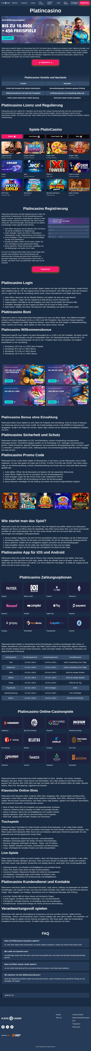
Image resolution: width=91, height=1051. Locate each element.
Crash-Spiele (55, 136)
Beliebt (10, 136)
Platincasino (76, 1027)
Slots (77, 136)
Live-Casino (33, 136)
